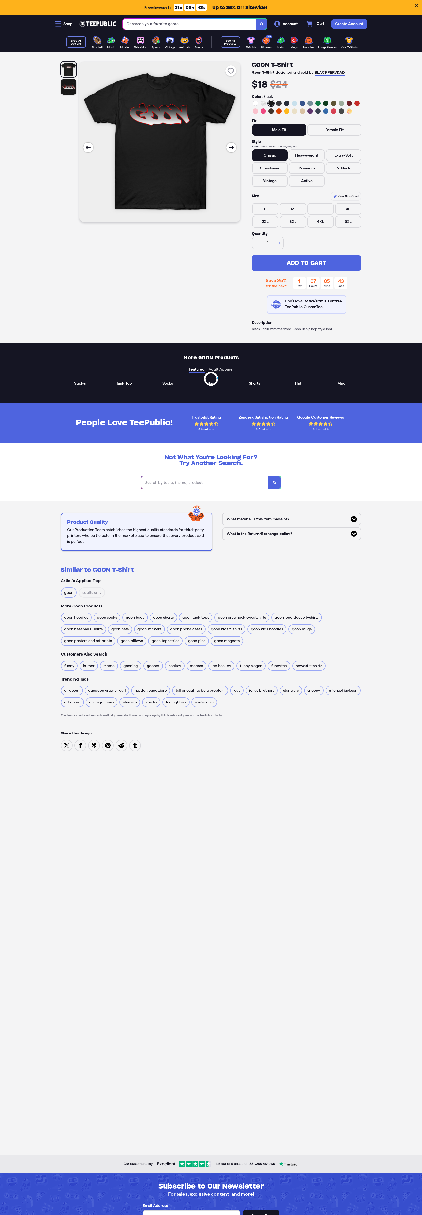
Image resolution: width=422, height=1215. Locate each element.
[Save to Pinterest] (108, 745)
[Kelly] (318, 103)
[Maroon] (349, 103)
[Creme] (294, 111)
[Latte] (302, 111)
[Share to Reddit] (121, 745)
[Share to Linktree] (94, 745)
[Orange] (279, 111)
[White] (255, 103)
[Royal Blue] (302, 103)
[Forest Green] (325, 103)
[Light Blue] (294, 103)
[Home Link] (97, 24)
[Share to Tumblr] (135, 745)
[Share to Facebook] (80, 745)
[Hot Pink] (263, 111)
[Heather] (263, 103)
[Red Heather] (333, 111)
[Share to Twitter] (67, 745)
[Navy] (286, 103)
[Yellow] (286, 111)
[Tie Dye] (349, 111)
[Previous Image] (88, 147)
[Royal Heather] (325, 111)
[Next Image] (231, 147)
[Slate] (310, 103)
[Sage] (341, 103)
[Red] (357, 103)
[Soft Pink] (255, 111)
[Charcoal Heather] (279, 103)
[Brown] (271, 111)
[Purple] (310, 111)
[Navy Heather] (318, 111)
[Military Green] (333, 103)
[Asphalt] (341, 111)
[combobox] (189, 24)
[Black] (271, 103)
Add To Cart (306, 263)
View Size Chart (348, 196)
